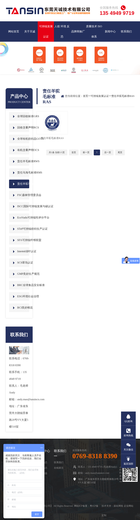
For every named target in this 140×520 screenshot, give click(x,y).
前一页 (86, 152)
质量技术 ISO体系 (94, 31)
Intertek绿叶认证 (23, 251)
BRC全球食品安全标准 (23, 285)
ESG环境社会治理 (23, 296)
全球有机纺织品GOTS (23, 138)
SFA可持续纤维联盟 (23, 240)
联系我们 (126, 31)
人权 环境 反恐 (61, 31)
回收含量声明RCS (23, 127)
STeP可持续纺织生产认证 (23, 228)
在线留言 (59, 468)
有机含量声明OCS (23, 150)
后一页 (107, 152)
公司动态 (42, 462)
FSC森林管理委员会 (23, 195)
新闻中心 (110, 31)
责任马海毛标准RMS (23, 172)
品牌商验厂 (78, 31)
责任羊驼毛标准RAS (23, 183)
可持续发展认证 (46, 31)
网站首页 (13, 31)
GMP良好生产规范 (23, 273)
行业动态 (42, 468)
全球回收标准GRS (23, 116)
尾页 (120, 152)
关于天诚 (29, 31)
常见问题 (42, 473)
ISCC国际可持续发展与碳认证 (23, 206)
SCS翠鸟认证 (23, 262)
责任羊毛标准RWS (23, 161)
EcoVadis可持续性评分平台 (23, 217)
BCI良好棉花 (23, 307)
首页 (85, 96)
